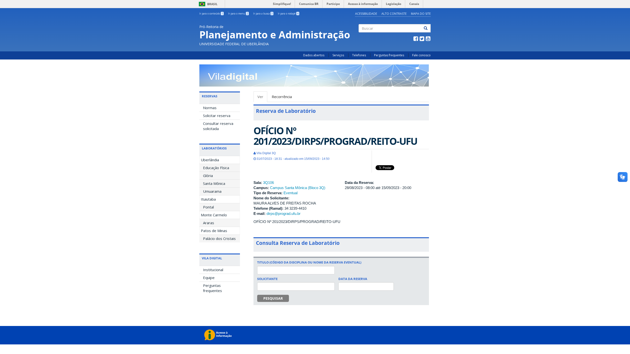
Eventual (291, 193)
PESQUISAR (273, 298)
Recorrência (282, 96)
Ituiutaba (208, 199)
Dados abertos (313, 55)
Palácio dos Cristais (219, 238)
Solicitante (267, 279)
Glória (208, 175)
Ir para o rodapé (288, 13)
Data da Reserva (352, 279)
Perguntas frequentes (389, 55)
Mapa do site (421, 14)
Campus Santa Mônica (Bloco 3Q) (297, 188)
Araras (208, 222)
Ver (262, 98)
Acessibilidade (366, 14)
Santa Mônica (214, 183)
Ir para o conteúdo (211, 13)
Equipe (209, 277)
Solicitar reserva (216, 115)
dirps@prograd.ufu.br (283, 213)
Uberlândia (210, 159)
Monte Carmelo (214, 214)
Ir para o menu (238, 13)
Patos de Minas (214, 230)
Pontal (208, 207)
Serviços (338, 55)
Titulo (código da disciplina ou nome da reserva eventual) (309, 262)
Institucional (213, 269)
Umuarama (212, 191)
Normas (210, 107)
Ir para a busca (263, 13)
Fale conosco (421, 55)
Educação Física (216, 167)
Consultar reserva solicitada (218, 126)
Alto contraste (394, 14)
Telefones (359, 55)
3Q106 (268, 182)
